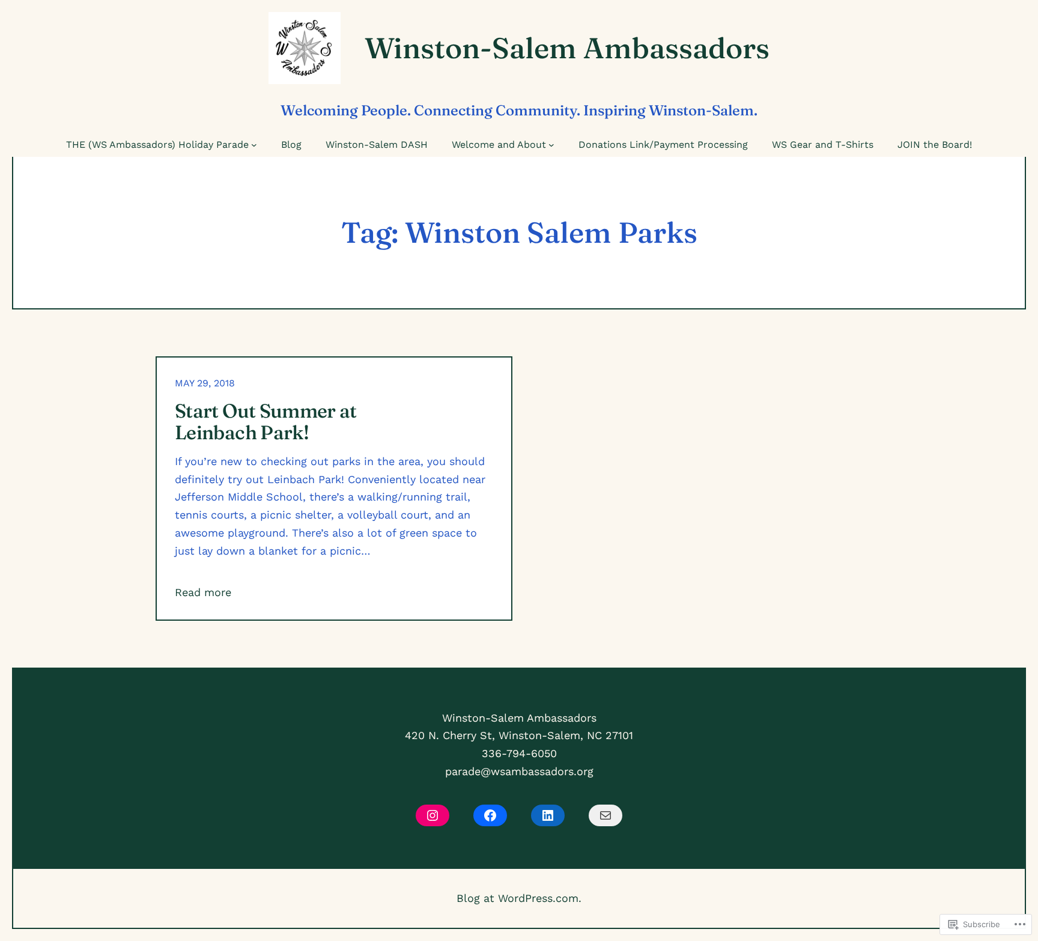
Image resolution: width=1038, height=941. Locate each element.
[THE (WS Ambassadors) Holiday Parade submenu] (254, 145)
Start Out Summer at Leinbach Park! (266, 421)
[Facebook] (490, 815)
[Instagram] (432, 815)
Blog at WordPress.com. (519, 898)
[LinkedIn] (548, 815)
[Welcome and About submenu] (551, 145)
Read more (203, 592)
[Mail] (605, 815)
